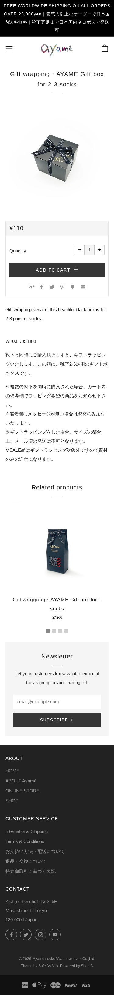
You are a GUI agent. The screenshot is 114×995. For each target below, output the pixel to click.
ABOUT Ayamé (20, 780)
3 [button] (60, 631)
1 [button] (48, 631)
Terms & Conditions (24, 841)
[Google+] (31, 287)
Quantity (17, 250)
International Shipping (26, 831)
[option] (57, 155)
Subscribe (54, 719)
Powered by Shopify (76, 966)
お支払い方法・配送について (35, 851)
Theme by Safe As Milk (39, 966)
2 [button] (54, 631)
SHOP (12, 800)
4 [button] (66, 631)
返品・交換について (26, 861)
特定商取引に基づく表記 (30, 871)
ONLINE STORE (22, 790)
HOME (12, 770)
